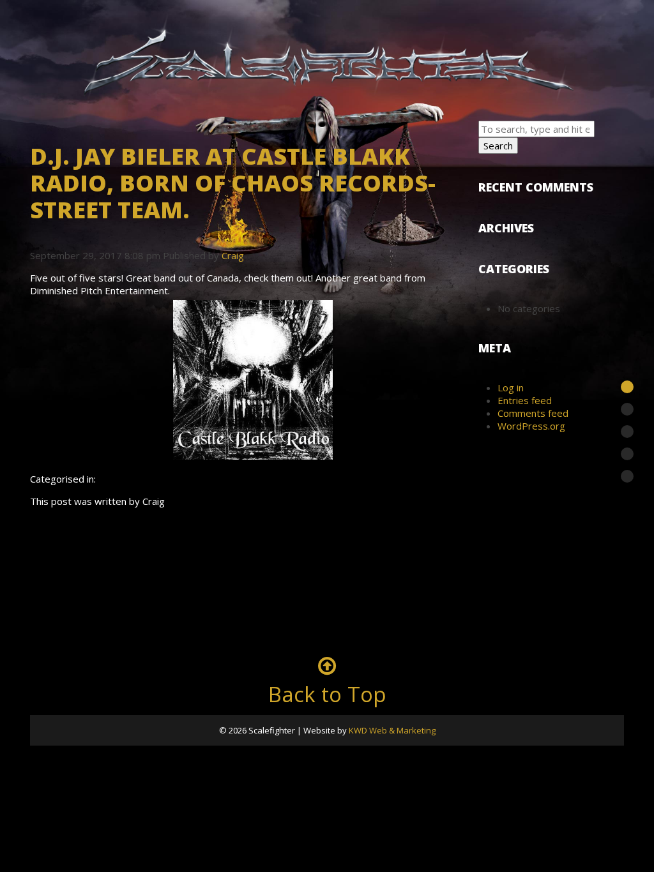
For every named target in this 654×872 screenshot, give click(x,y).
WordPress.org (531, 425)
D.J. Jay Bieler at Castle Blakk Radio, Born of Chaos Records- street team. (233, 182)
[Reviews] (627, 409)
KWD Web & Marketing (392, 730)
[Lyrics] (627, 476)
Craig (233, 255)
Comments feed (533, 413)
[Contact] (627, 453)
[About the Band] (627, 431)
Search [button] (498, 145)
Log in (511, 387)
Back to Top (327, 694)
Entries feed (525, 400)
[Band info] (627, 386)
